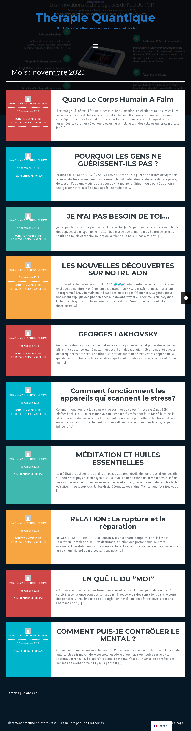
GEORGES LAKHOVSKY (118, 334)
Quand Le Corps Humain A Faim (118, 99)
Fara (72, 723)
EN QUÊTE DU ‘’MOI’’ (118, 579)
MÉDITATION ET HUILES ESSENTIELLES (118, 458)
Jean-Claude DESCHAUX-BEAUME (28, 103)
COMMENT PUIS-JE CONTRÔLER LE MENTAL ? (118, 635)
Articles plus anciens (23, 693)
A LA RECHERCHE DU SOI (28, 175)
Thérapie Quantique (95, 17)
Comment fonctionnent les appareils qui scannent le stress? (118, 394)
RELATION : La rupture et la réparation (118, 523)
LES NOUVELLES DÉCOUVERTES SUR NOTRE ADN (118, 269)
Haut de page (173, 723)
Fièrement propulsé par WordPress (32, 723)
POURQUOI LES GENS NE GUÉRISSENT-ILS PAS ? (118, 160)
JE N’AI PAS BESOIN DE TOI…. (118, 216)
